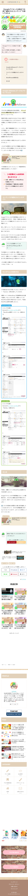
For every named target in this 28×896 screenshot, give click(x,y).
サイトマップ (14, 889)
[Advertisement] (14, 648)
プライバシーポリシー (14, 884)
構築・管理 (12, 563)
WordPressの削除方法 (12, 77)
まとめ (8, 81)
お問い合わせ (14, 886)
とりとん (14, 691)
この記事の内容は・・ (14, 59)
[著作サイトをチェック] (11, 704)
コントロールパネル (13, 310)
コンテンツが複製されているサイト (15, 73)
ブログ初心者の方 (14, 852)
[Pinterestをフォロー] (17, 704)
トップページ (14, 882)
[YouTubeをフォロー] (15, 704)
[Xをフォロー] (13, 704)
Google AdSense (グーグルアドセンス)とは (14, 68)
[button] (22, 574)
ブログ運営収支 (14, 867)
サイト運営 (5, 563)
